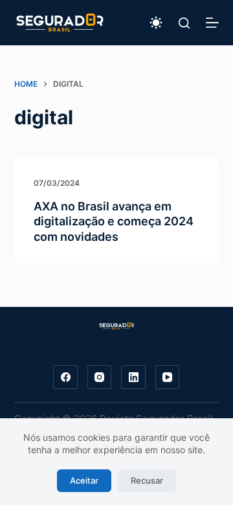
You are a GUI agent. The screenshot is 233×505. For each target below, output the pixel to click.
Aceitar (84, 480)
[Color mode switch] (156, 22)
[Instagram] (99, 377)
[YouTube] (167, 377)
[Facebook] (65, 377)
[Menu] (212, 22)
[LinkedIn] (133, 377)
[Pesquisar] (184, 22)
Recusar (147, 480)
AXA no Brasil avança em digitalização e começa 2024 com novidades (114, 221)
